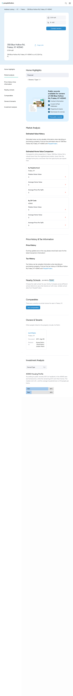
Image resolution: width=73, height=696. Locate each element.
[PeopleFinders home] (7, 3)
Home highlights (9, 69)
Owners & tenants (10, 101)
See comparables (33, 307)
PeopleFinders (52, 143)
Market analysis (9, 75)
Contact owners (56, 28)
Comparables (8, 95)
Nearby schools (9, 90)
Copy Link (40, 45)
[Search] (65, 3)
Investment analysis (10, 107)
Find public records (56, 117)
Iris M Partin (32, 333)
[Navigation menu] (70, 3)
